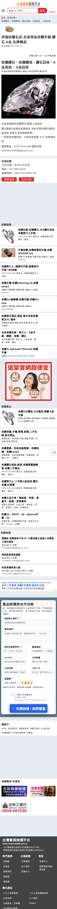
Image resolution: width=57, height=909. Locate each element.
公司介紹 (26, 179)
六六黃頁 (33, 898)
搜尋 (42, 11)
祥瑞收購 (11, 17)
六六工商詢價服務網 (38, 893)
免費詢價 (52, 12)
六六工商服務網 (10, 893)
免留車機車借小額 (11, 567)
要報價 (6, 876)
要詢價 (6, 881)
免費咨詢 (9, 179)
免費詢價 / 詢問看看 (31, 709)
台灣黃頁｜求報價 (11, 903)
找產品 (6, 866)
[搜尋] (27, 10)
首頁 (3, 17)
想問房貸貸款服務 (11, 554)
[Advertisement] (28, 201)
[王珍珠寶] (14, 791)
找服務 (6, 861)
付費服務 (25, 861)
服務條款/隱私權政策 (46, 868)
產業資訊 (7, 871)
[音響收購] (42, 791)
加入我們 (25, 866)
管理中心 (25, 871)
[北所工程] (14, 807)
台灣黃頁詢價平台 (16, 841)
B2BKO (32, 903)
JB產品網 (7, 898)
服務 (11, 10)
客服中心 (43, 861)
